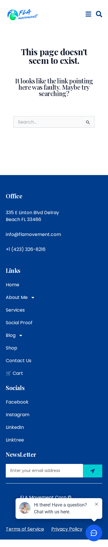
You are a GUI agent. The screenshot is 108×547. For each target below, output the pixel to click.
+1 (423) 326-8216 (26, 249)
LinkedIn (15, 427)
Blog (11, 335)
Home (12, 284)
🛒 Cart (14, 373)
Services (15, 310)
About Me (17, 297)
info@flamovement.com (33, 234)
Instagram (17, 414)
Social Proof (19, 322)
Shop (11, 348)
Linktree (15, 440)
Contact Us (18, 360)
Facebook (17, 402)
